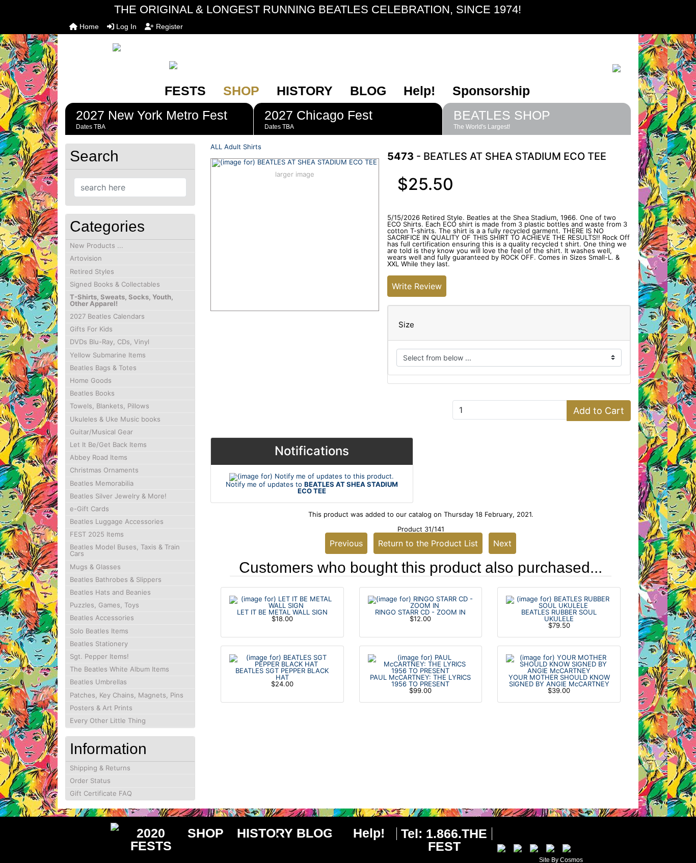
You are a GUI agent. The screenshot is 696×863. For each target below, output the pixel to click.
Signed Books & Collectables (115, 284)
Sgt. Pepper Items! (99, 656)
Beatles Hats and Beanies (110, 592)
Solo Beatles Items (99, 631)
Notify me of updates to (312, 487)
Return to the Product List (428, 543)
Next (502, 543)
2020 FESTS (151, 839)
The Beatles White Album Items (119, 669)
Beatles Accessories (102, 618)
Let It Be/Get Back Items (108, 444)
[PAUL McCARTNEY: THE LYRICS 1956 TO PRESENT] (421, 663)
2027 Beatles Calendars (107, 316)
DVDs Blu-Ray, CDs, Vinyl (109, 342)
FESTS (185, 90)
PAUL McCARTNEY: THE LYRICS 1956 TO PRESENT (420, 680)
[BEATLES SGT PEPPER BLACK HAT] (282, 660)
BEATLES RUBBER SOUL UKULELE (559, 615)
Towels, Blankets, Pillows (109, 406)
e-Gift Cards (89, 509)
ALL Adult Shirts (235, 147)
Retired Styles (92, 271)
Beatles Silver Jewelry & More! (118, 496)
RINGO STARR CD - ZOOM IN (420, 612)
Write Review (417, 286)
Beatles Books (92, 393)
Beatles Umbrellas (98, 682)
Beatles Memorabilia (101, 483)
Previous (346, 543)
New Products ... (96, 245)
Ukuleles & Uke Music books (115, 419)
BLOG (368, 90)
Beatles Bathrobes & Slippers (116, 579)
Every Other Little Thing (108, 720)
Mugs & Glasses (95, 567)
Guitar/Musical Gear (101, 432)
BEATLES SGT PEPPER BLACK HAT (282, 673)
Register (168, 26)
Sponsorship (491, 90)
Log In (125, 26)
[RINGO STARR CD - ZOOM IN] (421, 601)
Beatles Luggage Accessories (117, 521)
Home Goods (91, 380)
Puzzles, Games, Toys (104, 605)
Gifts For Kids (91, 329)
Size (406, 324)
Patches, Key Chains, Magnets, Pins (126, 695)
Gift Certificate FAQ (101, 793)
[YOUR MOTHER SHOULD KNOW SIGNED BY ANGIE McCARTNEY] (559, 663)
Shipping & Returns (100, 768)
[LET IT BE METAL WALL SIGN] (282, 601)
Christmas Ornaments (104, 470)
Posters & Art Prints (101, 708)
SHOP (241, 90)
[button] (677, 812)
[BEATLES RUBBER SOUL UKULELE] (559, 601)
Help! (419, 90)
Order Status (90, 780)
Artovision (86, 258)
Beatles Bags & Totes (103, 368)
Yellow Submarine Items (108, 355)
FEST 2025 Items (97, 534)
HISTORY (305, 90)
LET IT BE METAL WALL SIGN (282, 612)
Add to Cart (598, 410)
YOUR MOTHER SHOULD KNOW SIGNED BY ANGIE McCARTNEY (559, 680)
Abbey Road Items (98, 457)
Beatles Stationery (99, 643)
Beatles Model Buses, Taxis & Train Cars (125, 550)
